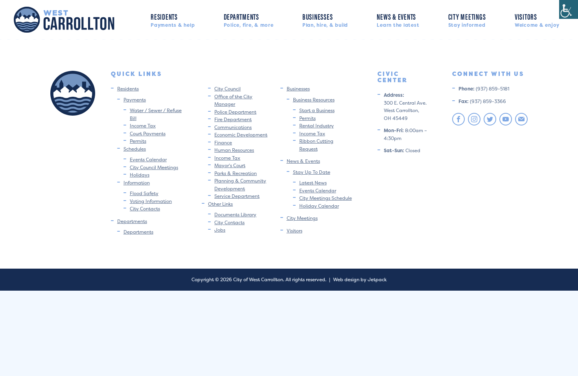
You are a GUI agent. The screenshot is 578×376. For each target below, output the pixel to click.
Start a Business (317, 110)
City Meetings (467, 19)
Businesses (325, 19)
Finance (223, 142)
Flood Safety (144, 193)
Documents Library (235, 214)
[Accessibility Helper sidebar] (568, 9)
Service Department (237, 196)
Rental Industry (316, 125)
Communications (233, 127)
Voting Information (151, 201)
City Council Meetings (154, 167)
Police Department (235, 112)
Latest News (313, 182)
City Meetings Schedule (325, 198)
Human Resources (234, 150)
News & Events (398, 19)
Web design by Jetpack (360, 279)
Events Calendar (148, 159)
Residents (173, 19)
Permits (138, 141)
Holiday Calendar (319, 206)
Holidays (139, 174)
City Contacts (145, 208)
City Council (227, 88)
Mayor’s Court (229, 165)
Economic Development (240, 134)
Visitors (537, 19)
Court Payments (148, 133)
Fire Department (233, 119)
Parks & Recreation (235, 173)
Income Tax (143, 125)
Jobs (219, 230)
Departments (249, 19)
